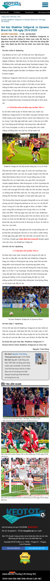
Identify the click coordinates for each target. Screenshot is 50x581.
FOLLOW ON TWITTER (36, 548)
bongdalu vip (28, 531)
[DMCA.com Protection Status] (25, 558)
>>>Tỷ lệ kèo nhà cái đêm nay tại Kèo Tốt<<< (25, 107)
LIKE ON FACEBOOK (13, 548)
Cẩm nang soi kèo (44, 12)
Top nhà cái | (29, 12)
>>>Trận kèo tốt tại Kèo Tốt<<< (26, 251)
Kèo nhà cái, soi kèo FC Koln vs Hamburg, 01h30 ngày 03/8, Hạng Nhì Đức (24, 499)
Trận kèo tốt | (4, 12)
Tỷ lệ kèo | (16, 12)
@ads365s (32, 527)
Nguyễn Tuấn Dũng (19, 354)
